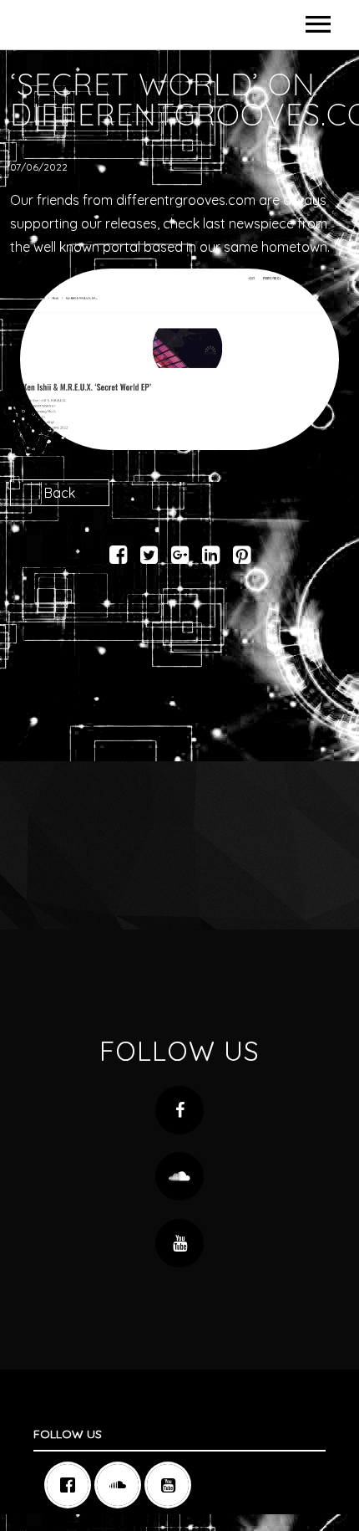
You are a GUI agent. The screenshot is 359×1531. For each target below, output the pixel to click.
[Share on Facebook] (118, 557)
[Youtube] (172, 1485)
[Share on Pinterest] (241, 557)
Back (59, 492)
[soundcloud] (122, 1485)
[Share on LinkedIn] (210, 557)
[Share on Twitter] (149, 557)
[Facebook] (72, 1485)
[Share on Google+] (179, 557)
